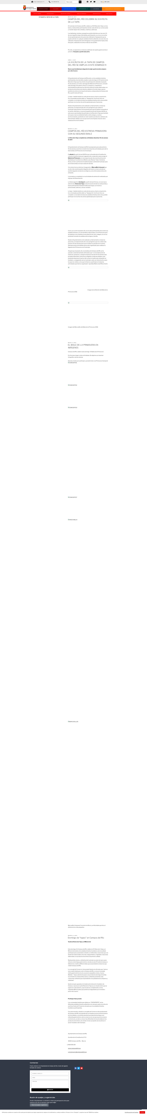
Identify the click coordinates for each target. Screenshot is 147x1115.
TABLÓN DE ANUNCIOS (96, 13)
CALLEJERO (55, 8)
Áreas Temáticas (109, 13)
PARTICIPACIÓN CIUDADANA (65, 13)
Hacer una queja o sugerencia (39, 1105)
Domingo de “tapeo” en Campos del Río (86, 938)
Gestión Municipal (50, 13)
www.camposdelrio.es (74, 1048)
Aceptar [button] (142, 1112)
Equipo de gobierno (37, 13)
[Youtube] (94, 1)
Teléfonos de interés (68, 8)
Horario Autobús (43, 8)
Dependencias (82, 8)
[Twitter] (90, 1)
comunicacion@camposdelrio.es (77, 1052)
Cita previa (96, 8)
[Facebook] (87, 1)
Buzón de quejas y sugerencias (42, 1097)
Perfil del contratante (81, 13)
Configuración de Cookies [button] (131, 1112)
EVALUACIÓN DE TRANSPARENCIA (113, 8)
